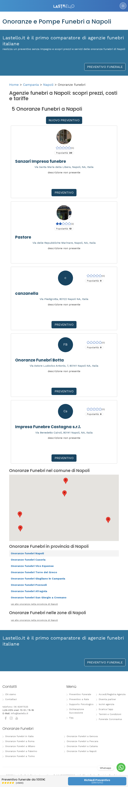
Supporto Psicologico (81, 704)
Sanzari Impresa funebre (40, 161)
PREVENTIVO (64, 192)
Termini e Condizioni (110, 714)
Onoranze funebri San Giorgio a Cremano (38, 597)
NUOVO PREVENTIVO (64, 120)
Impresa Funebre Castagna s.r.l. (48, 426)
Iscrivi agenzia (106, 704)
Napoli (48, 85)
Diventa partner (107, 699)
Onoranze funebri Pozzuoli (29, 584)
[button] (19, 514)
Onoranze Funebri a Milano (20, 746)
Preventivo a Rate (79, 699)
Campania (31, 85)
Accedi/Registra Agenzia (112, 694)
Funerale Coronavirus (110, 719)
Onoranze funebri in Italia (19, 736)
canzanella (26, 293)
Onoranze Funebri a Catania (82, 746)
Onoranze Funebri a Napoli (81, 751)
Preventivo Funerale (80, 694)
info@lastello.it (19, 713)
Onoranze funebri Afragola (29, 591)
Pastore (23, 237)
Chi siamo (10, 694)
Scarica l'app (106, 709)
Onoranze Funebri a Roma (19, 741)
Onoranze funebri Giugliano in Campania (38, 578)
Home (14, 85)
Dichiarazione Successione (76, 711)
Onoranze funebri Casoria (28, 559)
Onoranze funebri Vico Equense (32, 566)
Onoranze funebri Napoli (27, 553)
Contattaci (11, 699)
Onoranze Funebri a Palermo (21, 751)
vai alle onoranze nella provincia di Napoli (34, 604)
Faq (71, 717)
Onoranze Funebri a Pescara (82, 741)
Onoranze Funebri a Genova (82, 736)
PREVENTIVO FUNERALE (105, 67)
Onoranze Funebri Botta (39, 360)
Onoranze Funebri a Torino (20, 756)
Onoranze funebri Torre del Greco (34, 572)
